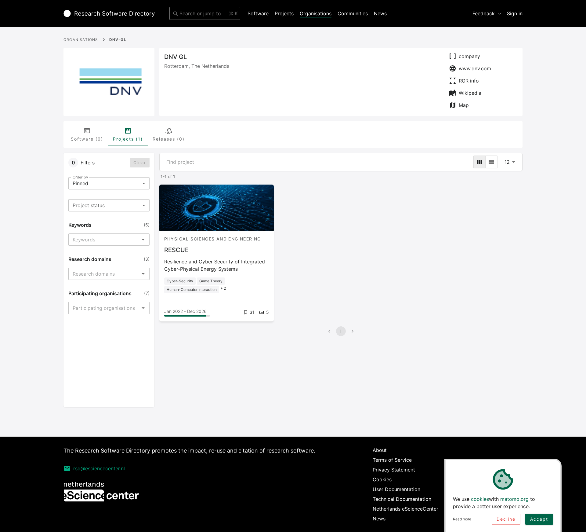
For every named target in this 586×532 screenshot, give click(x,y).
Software (258, 13)
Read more (462, 519)
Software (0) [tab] (87, 138)
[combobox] (204, 13)
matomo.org (514, 499)
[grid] (479, 162)
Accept (539, 519)
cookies (480, 499)
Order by (80, 177)
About (380, 450)
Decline (506, 519)
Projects (284, 13)
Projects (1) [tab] (128, 138)
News (380, 13)
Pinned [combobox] (80, 183)
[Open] (143, 239)
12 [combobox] (507, 162)
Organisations (315, 13)
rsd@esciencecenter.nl (99, 468)
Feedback (483, 13)
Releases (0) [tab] (169, 138)
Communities (353, 13)
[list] (491, 162)
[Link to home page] (109, 13)
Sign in (515, 13)
